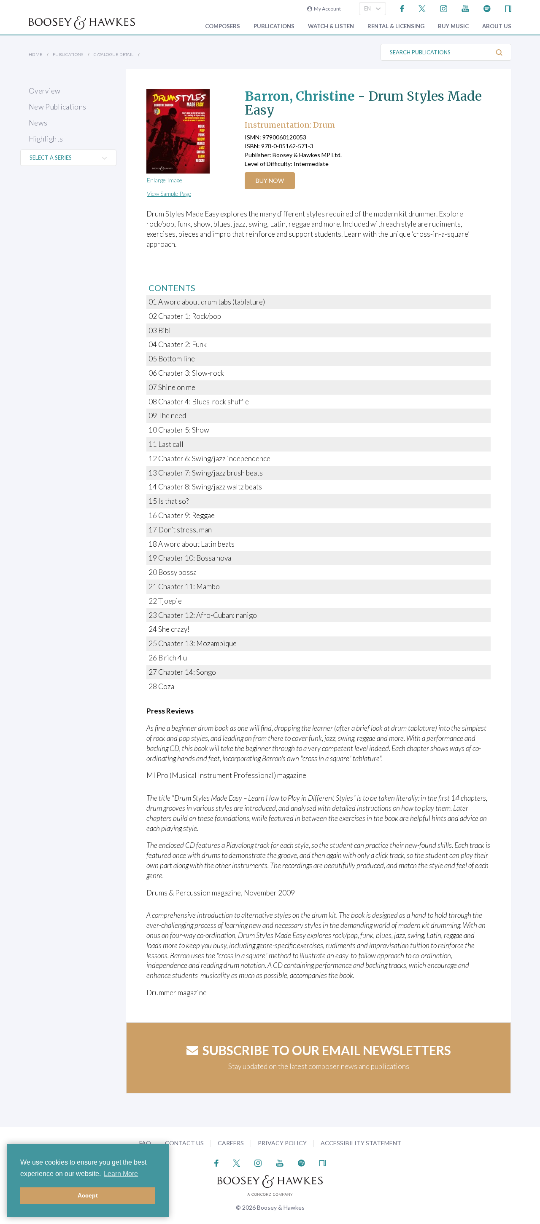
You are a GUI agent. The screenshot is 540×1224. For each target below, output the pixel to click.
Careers (231, 1142)
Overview (45, 90)
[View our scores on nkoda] (508, 7)
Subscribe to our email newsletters (326, 1050)
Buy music (453, 26)
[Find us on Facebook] (402, 7)
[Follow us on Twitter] (422, 7)
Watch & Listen (331, 26)
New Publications (57, 106)
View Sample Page (169, 193)
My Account (326, 8)
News (38, 122)
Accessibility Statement (361, 1142)
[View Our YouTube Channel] (465, 7)
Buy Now (270, 180)
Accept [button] (88, 1195)
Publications (274, 26)
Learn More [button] (121, 1173)
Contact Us (184, 1142)
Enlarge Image (164, 180)
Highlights (46, 138)
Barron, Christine (300, 96)
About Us (496, 26)
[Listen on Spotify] (487, 7)
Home (36, 54)
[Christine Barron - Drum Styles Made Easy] (187, 131)
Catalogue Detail (113, 54)
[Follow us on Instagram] (443, 7)
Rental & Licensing (395, 26)
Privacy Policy (282, 1142)
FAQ (145, 1142)
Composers (222, 26)
